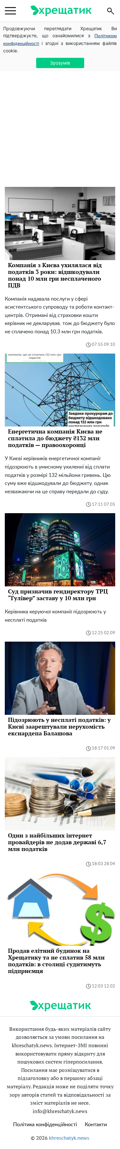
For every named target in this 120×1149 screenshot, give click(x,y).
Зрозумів (60, 63)
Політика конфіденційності (45, 1124)
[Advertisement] (60, 123)
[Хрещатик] (60, 10)
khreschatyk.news (69, 1138)
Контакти (96, 1124)
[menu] (10, 11)
